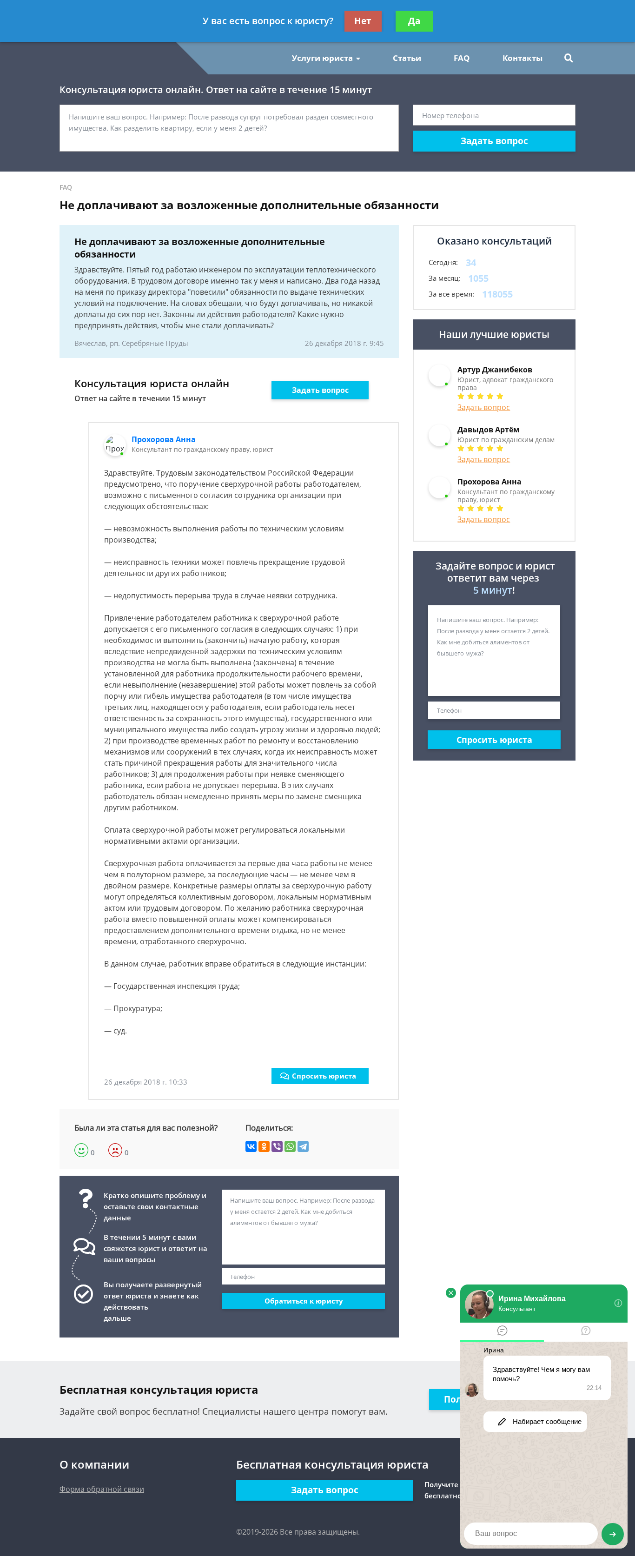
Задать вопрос (494, 141)
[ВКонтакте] (251, 1146)
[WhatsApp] (290, 1146)
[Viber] (277, 1146)
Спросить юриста (324, 1075)
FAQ (462, 58)
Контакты (522, 58)
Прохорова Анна (164, 439)
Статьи (407, 58)
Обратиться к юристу (304, 1300)
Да (414, 21)
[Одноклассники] (264, 1146)
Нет (362, 21)
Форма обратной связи (102, 1489)
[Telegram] (303, 1146)
